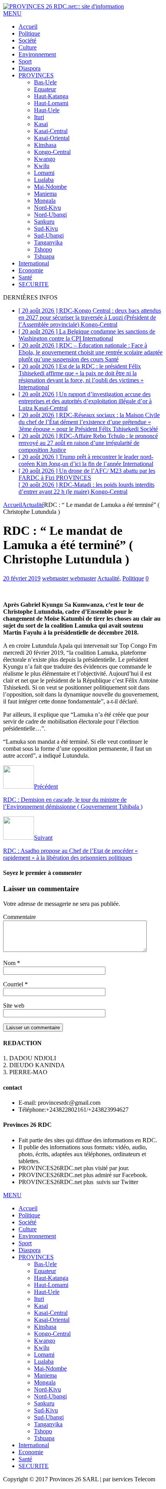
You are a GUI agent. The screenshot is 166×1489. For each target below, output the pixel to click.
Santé (25, 277)
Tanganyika (48, 242)
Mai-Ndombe (50, 186)
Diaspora (30, 68)
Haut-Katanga (51, 96)
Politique (29, 33)
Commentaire (19, 917)
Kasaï (41, 124)
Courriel (14, 984)
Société (27, 40)
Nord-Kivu (47, 207)
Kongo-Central (52, 152)
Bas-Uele (45, 82)
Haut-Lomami (51, 103)
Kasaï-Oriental (51, 138)
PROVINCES (36, 75)
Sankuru (44, 221)
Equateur (45, 89)
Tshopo (43, 249)
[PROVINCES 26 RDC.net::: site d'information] (63, 6)
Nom (10, 963)
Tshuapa (44, 256)
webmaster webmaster (69, 578)
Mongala (45, 200)
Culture (28, 47)
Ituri (39, 117)
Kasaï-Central (51, 131)
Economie (31, 270)
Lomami (44, 172)
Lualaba (44, 179)
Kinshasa (45, 145)
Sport (25, 61)
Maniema (45, 193)
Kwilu (41, 166)
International (34, 263)
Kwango (44, 159)
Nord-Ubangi (50, 214)
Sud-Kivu (46, 228)
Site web (13, 1005)
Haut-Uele (46, 110)
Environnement (37, 54)
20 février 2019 (22, 578)
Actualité (108, 578)
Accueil (28, 26)
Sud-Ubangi (49, 235)
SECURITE (34, 284)
